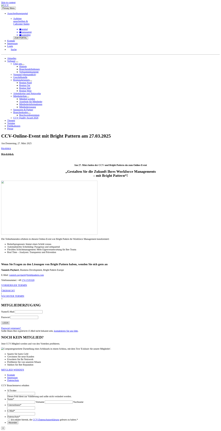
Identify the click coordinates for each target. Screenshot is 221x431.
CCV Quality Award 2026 (25, 118)
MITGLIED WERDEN (12, 370)
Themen (11, 120)
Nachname (78, 402)
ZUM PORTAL (20, 38)
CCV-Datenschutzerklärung (46, 419)
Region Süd (25, 88)
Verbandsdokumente (29, 72)
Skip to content (8, 2)
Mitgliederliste (20, 96)
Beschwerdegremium (29, 115)
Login (10, 46)
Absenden (12, 423)
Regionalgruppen (21, 80)
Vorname (40, 402)
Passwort (5, 317)
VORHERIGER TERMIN (14, 285)
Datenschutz (13, 380)
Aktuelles (11, 58)
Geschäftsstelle (20, 77)
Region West (25, 91)
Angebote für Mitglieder (30, 101)
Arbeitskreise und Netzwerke (27, 93)
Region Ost (24, 85)
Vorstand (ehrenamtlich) (24, 74)
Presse (10, 128)
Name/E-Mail (7, 311)
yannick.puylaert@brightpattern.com (26, 275)
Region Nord (25, 82)
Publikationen (13, 126)
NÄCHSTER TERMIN (12, 296)
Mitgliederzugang (27, 107)
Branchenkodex (20, 112)
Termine (11, 123)
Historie (23, 66)
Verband (11, 61)
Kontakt (11, 40)
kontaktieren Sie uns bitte (66, 331)
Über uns (17, 63)
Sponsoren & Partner (23, 109)
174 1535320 (28, 280)
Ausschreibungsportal (17, 13)
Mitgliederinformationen (30, 104)
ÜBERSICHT (8, 290)
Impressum (12, 43)
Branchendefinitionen (29, 69)
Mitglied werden (27, 99)
